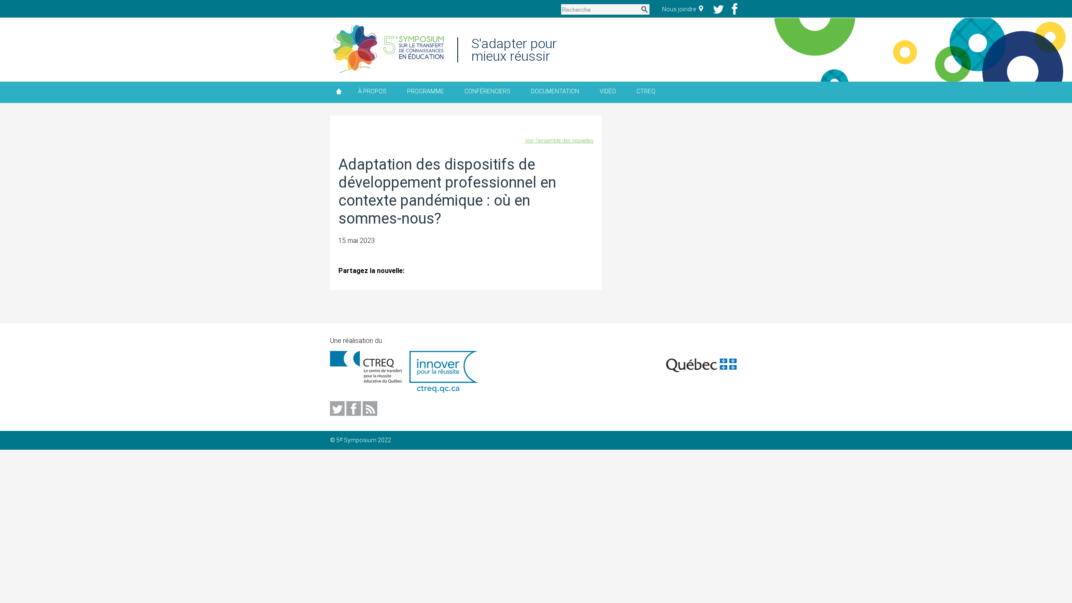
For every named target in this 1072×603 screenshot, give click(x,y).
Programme (425, 91)
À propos (372, 91)
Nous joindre (679, 9)
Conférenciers (487, 91)
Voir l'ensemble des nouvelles (559, 140)
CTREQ (645, 91)
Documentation (555, 91)
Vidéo (608, 91)
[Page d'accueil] (388, 49)
